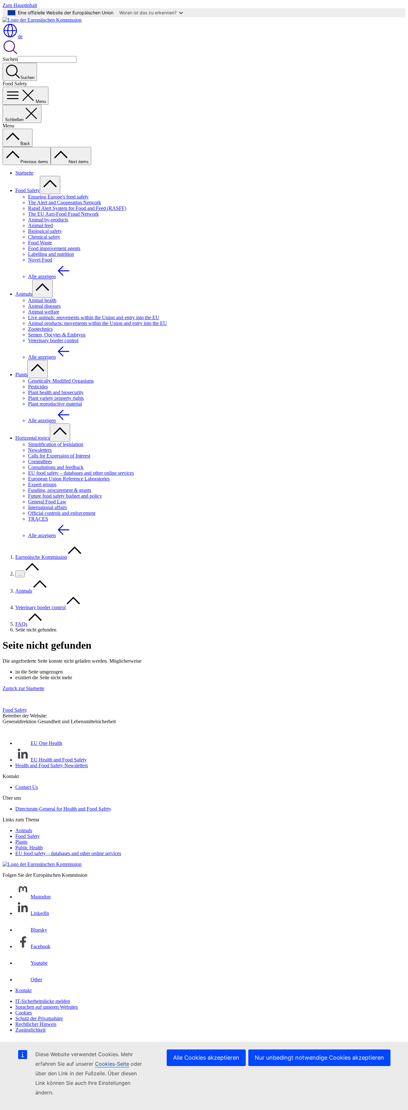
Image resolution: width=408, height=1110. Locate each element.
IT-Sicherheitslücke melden (42, 1001)
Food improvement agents (54, 248)
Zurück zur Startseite (23, 688)
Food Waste (40, 242)
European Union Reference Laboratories (69, 478)
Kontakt (23, 990)
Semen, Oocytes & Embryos (56, 334)
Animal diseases (44, 306)
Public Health (29, 847)
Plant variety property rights (56, 398)
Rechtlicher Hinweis (35, 1024)
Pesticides (38, 386)
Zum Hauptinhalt (20, 5)
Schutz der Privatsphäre (39, 1018)
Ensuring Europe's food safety (58, 196)
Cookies (23, 1012)
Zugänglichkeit (30, 1030)
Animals (23, 294)
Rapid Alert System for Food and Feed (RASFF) (77, 208)
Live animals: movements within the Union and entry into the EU (93, 317)
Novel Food (40, 260)
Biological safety (45, 231)
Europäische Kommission (41, 557)
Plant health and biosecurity (56, 392)
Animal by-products (48, 219)
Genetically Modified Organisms (61, 381)
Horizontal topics (32, 438)
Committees (40, 461)
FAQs (21, 624)
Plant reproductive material (55, 404)
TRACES (38, 519)
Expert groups (42, 484)
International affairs (47, 507)
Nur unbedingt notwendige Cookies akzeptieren (319, 1057)
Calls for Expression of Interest (59, 455)
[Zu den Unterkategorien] (50, 185)
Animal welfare (43, 311)
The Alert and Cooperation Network (64, 202)
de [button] (20, 36)
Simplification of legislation (55, 444)
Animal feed (40, 225)
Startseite (24, 173)
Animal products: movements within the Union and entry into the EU (97, 323)
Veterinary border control (53, 340)
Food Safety (27, 190)
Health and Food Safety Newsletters (51, 765)
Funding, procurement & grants (59, 490)
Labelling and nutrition (51, 254)
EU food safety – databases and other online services (81, 473)
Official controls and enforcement (61, 513)
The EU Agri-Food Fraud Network (63, 214)
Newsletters (40, 450)
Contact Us (26, 787)
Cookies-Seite (112, 1064)
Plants (21, 374)
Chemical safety (44, 237)
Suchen (10, 59)
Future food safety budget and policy (65, 496)
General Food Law (47, 501)
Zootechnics (40, 329)
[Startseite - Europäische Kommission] (42, 20)
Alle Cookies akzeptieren (206, 1057)
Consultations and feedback (56, 467)
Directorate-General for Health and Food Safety (63, 808)
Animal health (42, 300)
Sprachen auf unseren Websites (46, 1007)
